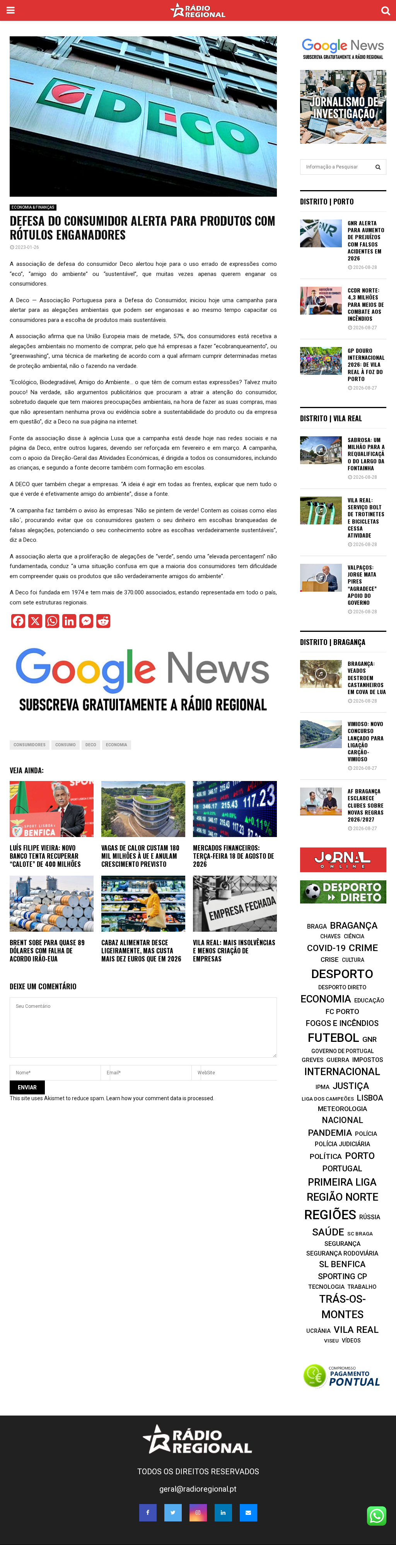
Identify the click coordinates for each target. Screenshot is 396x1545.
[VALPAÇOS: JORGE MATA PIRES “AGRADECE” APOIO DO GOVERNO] (321, 578)
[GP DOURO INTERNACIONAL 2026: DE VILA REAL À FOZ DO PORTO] (321, 361)
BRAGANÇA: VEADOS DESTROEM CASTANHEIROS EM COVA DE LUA (367, 677)
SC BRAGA (360, 1233)
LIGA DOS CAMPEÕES (328, 1099)
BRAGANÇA (353, 925)
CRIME (363, 947)
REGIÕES (330, 1214)
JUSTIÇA (351, 1085)
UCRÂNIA (318, 1331)
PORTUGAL (342, 1168)
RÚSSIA (369, 1217)
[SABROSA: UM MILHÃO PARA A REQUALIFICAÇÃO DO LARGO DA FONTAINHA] (321, 450)
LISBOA (370, 1098)
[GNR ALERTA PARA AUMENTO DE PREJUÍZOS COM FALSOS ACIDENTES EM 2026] (321, 233)
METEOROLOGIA (342, 1109)
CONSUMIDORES (30, 745)
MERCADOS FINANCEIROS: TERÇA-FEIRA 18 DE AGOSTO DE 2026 (233, 856)
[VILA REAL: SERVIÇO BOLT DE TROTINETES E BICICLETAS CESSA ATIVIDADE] (321, 510)
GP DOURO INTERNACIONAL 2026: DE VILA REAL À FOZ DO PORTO (366, 364)
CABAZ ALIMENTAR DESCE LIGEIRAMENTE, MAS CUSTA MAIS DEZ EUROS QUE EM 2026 (141, 950)
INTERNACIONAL (342, 1071)
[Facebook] (148, 1512)
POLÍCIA (366, 1133)
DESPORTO (342, 974)
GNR (369, 1039)
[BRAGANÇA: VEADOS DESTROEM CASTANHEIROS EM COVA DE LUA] (321, 674)
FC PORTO (342, 1011)
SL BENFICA (342, 1264)
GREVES (312, 1060)
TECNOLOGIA (326, 1286)
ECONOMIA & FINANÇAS (33, 207)
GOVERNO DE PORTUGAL (342, 1051)
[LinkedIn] (223, 1512)
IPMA (322, 1087)
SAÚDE (328, 1232)
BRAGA (317, 926)
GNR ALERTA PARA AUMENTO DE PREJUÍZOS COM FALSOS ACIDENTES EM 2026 (366, 240)
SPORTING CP (342, 1276)
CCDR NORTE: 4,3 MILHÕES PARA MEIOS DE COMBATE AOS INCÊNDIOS (366, 304)
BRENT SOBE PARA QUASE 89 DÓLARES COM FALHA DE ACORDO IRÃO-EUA (47, 950)
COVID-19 (326, 948)
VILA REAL (356, 1329)
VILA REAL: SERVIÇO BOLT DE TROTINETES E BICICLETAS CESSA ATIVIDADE (366, 517)
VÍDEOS (351, 1340)
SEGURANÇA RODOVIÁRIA (342, 1253)
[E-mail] (248, 1512)
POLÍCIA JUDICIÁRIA (342, 1144)
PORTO (360, 1155)
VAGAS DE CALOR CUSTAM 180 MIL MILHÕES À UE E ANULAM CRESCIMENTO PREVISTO (140, 856)
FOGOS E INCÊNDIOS (342, 1023)
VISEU (331, 1341)
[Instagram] (198, 1512)
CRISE (330, 959)
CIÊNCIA (354, 936)
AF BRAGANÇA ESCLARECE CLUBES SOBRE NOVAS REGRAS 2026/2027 (366, 805)
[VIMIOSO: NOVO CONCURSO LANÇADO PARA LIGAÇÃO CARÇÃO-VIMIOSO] (321, 734)
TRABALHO (362, 1287)
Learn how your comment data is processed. (160, 1098)
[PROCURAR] (378, 167)
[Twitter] (173, 1512)
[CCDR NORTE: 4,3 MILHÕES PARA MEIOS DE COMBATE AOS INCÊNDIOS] (321, 301)
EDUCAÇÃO (369, 1000)
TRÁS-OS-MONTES (342, 1307)
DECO (90, 745)
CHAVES (330, 936)
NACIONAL (342, 1120)
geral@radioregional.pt (198, 1489)
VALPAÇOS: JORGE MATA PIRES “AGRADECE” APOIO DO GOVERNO (362, 584)
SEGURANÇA (342, 1243)
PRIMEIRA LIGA (342, 1182)
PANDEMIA (330, 1133)
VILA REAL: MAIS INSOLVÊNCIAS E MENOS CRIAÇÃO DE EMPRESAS (234, 950)
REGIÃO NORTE (342, 1197)
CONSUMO (65, 745)
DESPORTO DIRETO (342, 987)
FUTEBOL (333, 1038)
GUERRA (337, 1060)
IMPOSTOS (367, 1059)
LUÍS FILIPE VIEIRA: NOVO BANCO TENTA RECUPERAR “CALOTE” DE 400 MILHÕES (45, 856)
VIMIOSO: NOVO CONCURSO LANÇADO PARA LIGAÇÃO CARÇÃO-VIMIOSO (366, 741)
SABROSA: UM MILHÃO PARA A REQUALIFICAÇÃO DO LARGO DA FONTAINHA (366, 454)
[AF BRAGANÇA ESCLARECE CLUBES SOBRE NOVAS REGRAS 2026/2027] (321, 801)
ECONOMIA (116, 745)
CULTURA (353, 960)
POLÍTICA (326, 1156)
